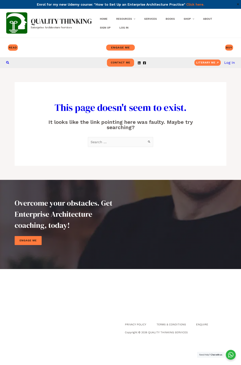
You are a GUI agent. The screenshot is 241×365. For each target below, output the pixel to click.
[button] (7, 62)
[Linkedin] (139, 62)
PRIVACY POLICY (135, 324)
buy (229, 47)
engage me (120, 47)
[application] (133, 18)
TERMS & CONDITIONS (171, 324)
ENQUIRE (202, 324)
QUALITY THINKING (61, 21)
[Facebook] (144, 62)
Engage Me (28, 240)
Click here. (195, 4)
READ (13, 47)
